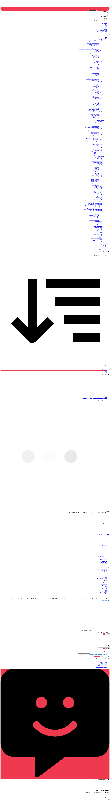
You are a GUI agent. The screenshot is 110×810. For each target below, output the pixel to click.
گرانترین (105, 372)
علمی (105, 586)
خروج (106, 32)
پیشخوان (105, 21)
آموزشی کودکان (103, 592)
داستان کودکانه (103, 582)
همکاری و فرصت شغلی (102, 578)
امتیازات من (104, 571)
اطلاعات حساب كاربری (102, 31)
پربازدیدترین (104, 368)
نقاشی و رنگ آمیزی (102, 587)
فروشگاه (105, 797)
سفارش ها (104, 23)
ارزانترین (105, 371)
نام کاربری (106, 651)
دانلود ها (105, 24)
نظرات (105, 29)
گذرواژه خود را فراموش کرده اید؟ (97, 654)
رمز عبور (107, 654)
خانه (108, 255)
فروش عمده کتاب (103, 563)
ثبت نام (93, 20)
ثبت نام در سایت (92, 658)
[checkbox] (102, 13)
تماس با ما (105, 577)
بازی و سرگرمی (103, 588)
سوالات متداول (104, 561)
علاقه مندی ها (104, 26)
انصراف (107, 634)
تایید (104, 634)
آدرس (105, 25)
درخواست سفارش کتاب (102, 569)
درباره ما (105, 575)
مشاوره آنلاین (104, 570)
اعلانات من (104, 27)
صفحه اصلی (104, 794)
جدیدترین (105, 370)
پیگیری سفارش (103, 30)
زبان (106, 591)
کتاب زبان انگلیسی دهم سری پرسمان (95, 398)
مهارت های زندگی (103, 593)
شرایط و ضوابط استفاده (102, 559)
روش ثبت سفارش (103, 562)
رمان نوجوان (104, 585)
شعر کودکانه (104, 584)
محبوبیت (105, 367)
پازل (106, 590)
